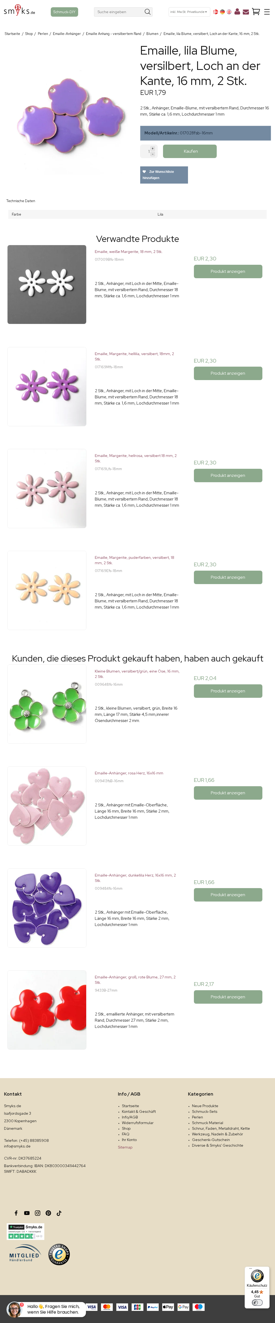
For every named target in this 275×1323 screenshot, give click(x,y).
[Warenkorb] (256, 12)
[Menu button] (267, 12)
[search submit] (148, 12)
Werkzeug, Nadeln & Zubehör (217, 1134)
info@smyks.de (17, 1146)
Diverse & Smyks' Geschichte (217, 1145)
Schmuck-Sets (204, 1111)
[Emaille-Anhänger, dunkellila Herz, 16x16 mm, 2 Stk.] (46, 911)
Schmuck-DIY (64, 11)
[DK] (215, 12)
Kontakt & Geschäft (139, 1111)
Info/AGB (130, 1117)
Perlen (197, 1117)
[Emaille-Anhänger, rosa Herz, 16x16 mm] (46, 809)
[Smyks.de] (19, 12)
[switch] (257, 1302)
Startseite (130, 1105)
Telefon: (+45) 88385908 (26, 1140)
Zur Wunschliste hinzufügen (158, 175)
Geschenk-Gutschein (211, 1139)
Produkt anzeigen (228, 271)
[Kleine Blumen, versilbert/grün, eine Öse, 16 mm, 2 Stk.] (46, 707)
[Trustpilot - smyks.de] (25, 1231)
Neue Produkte (205, 1105)
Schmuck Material (207, 1122)
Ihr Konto (129, 1139)
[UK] (229, 12)
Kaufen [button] (191, 151)
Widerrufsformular (138, 1122)
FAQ (125, 1134)
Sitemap (125, 1147)
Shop (126, 1128)
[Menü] (250, 1270)
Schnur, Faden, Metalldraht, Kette (221, 1128)
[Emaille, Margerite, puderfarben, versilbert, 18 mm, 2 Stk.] (46, 593)
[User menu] (237, 12)
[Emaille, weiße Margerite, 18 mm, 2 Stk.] (46, 287)
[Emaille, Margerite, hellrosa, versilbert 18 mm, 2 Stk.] (46, 491)
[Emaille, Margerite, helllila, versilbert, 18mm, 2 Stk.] (46, 389)
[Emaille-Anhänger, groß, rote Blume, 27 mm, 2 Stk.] (46, 1013)
